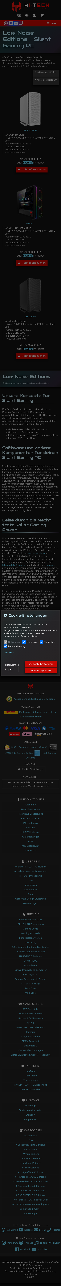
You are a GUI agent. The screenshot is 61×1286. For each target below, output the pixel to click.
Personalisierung (16, 646)
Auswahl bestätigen (41, 664)
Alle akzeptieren (41, 670)
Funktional (32, 642)
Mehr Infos (8, 653)
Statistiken (49, 642)
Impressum (11, 669)
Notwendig (14, 642)
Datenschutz (12, 665)
